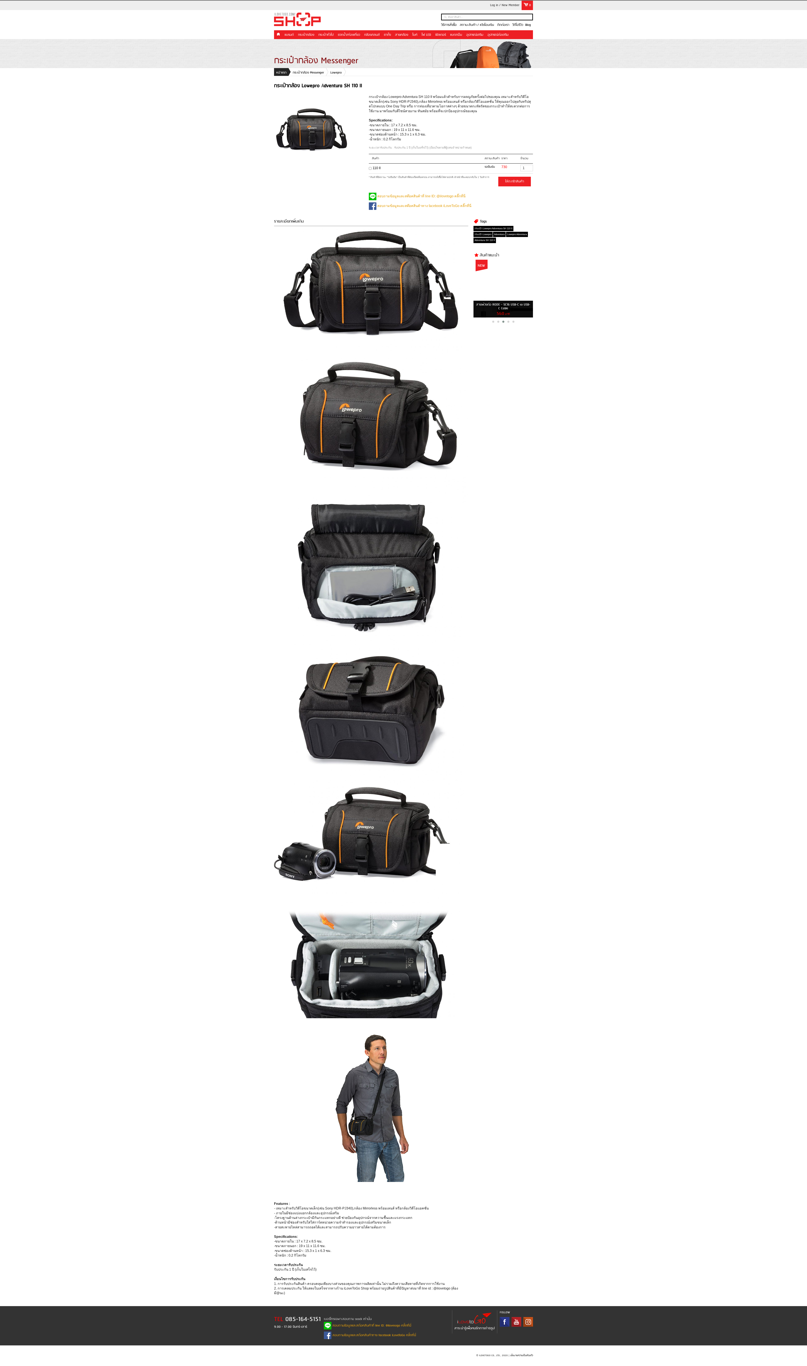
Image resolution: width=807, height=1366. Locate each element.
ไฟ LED (426, 35)
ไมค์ (414, 35)
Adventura (499, 234)
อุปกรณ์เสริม (474, 35)
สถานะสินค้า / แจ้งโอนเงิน (477, 25)
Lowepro (336, 72)
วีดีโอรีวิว (517, 25)
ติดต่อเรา (503, 25)
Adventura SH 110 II (485, 240)
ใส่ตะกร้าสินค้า (514, 181)
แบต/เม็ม (456, 35)
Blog (528, 25)
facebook (504, 1322)
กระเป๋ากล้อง (306, 35)
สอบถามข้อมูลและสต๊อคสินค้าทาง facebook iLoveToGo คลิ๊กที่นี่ (423, 206)
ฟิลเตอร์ (440, 35)
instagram (528, 1322)
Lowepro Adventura (517, 234)
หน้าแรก (278, 34)
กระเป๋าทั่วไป (326, 35)
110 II (377, 168)
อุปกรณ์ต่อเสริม (498, 35)
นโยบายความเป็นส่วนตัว (521, 1355)
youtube (516, 1322)
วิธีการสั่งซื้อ (449, 25)
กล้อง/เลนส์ (372, 35)
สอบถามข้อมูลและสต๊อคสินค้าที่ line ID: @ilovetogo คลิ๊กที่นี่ (420, 196)
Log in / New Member (505, 5)
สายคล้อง (401, 35)
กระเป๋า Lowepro (483, 234)
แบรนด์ (289, 35)
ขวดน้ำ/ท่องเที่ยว (349, 35)
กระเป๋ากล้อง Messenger (308, 72)
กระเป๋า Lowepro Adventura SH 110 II (493, 228)
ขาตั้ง (387, 35)
